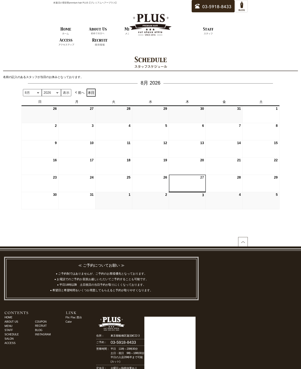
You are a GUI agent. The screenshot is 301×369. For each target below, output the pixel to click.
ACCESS (10, 343)
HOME (8, 317)
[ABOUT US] (98, 31)
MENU (8, 326)
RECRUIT (41, 325)
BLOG (38, 330)
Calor (69, 321)
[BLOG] (241, 10)
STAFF (9, 330)
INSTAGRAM (43, 334)
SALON (9, 338)
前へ (81, 92)
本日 (91, 92)
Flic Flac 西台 (74, 317)
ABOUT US (11, 321)
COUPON (40, 321)
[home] (65, 31)
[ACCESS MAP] (66, 42)
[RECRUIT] (100, 42)
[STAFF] (208, 31)
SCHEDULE (12, 334)
